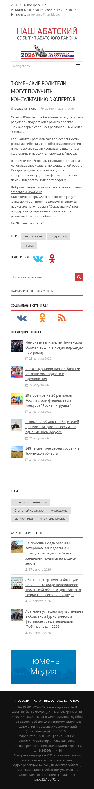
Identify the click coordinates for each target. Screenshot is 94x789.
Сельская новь (25, 108)
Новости (22, 701)
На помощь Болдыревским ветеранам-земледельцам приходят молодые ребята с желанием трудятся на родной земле (50, 553)
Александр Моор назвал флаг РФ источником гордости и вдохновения (52, 373)
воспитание (33, 236)
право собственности (30, 502)
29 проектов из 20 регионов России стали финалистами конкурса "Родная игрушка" (48, 400)
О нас (74, 701)
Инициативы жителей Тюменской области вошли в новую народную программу (54, 347)
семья (29, 245)
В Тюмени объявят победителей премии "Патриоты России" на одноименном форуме (52, 426)
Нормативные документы (32, 291)
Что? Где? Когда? (52, 518)
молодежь (59, 510)
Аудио (62, 701)
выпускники (23, 518)
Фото (37, 701)
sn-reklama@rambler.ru (43, 14)
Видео (49, 701)
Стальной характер (29, 510)
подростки (58, 236)
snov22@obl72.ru (47, 779)
